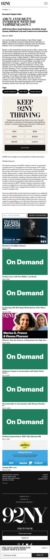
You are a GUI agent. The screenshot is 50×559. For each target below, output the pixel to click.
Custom (35, 142)
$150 (14, 131)
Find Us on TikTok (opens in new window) (31, 544)
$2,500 (14, 142)
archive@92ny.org (14, 201)
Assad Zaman (35, 92)
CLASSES (45, 477)
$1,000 (35, 137)
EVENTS (45, 474)
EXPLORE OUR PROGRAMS (24, 502)
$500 (14, 137)
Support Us (24, 499)
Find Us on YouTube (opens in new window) (27, 544)
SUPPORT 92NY (43, 479)
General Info (24, 496)
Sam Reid (23, 92)
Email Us (5, 483)
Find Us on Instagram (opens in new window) (19, 544)
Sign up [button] (25, 538)
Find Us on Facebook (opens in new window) (23, 544)
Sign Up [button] (40, 555)
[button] (25, 10)
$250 (35, 131)
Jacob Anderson (10, 92)
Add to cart (25, 147)
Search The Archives (37, 215)
